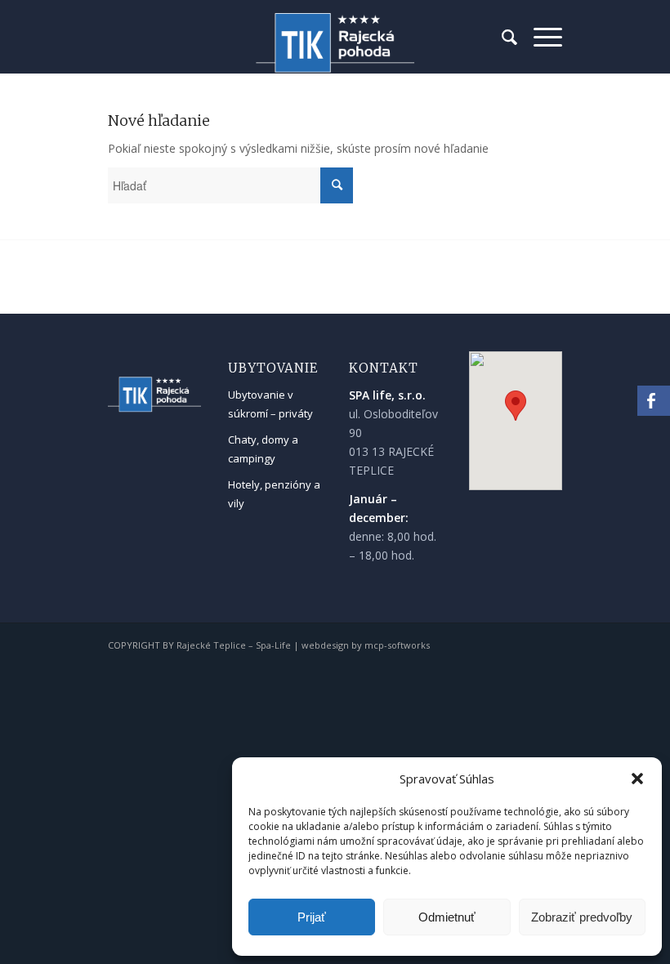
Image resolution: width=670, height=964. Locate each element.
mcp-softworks (397, 645)
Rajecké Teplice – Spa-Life (233, 645)
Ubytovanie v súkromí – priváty (270, 404)
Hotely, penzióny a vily (274, 494)
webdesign (325, 645)
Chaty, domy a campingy (263, 449)
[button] (637, 778)
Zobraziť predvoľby (581, 917)
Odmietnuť (447, 917)
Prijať (311, 917)
